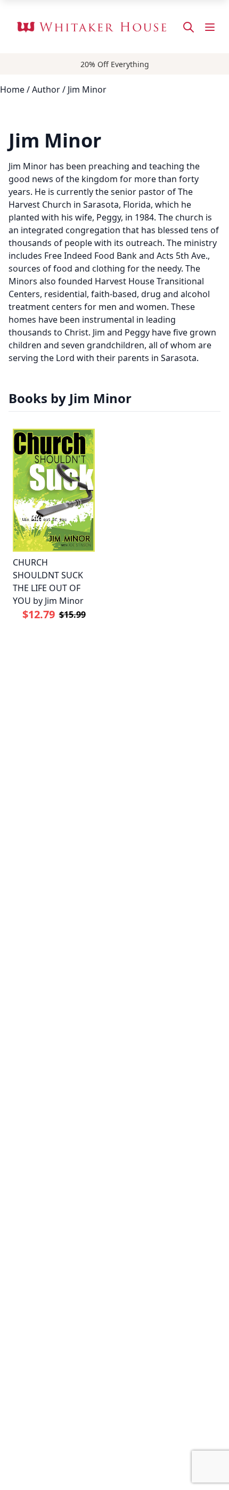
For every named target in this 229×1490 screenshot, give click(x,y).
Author (46, 89)
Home (12, 89)
